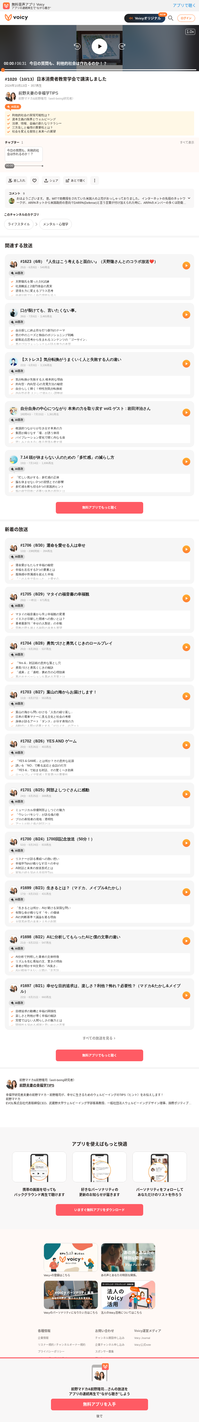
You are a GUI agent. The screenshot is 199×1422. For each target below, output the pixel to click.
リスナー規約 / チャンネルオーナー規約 (61, 1344)
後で (99, 1416)
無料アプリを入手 (99, 1404)
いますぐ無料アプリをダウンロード (99, 1210)
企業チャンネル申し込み (109, 1344)
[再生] (186, 265)
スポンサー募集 (104, 1351)
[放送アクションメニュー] (94, 180)
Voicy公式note (142, 1344)
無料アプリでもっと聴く (99, 507)
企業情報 (43, 1337)
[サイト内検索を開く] (170, 18)
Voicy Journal (142, 1337)
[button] (99, 46)
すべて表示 (187, 142)
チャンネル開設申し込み (109, 1337)
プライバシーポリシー (51, 1351)
